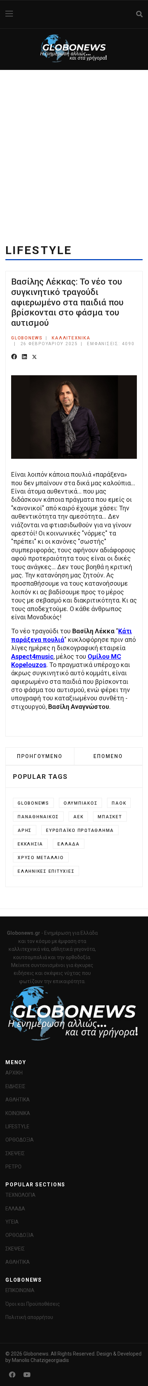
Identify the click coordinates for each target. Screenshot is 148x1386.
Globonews (33, 803)
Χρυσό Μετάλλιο (41, 857)
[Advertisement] (74, 148)
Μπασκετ (110, 816)
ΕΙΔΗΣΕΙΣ (15, 1086)
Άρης (25, 830)
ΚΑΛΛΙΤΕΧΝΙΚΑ (71, 337)
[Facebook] (14, 357)
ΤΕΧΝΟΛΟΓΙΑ (20, 1195)
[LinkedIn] (24, 357)
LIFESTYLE (17, 1126)
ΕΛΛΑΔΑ (15, 1208)
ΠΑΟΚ (119, 803)
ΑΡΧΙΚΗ (14, 1073)
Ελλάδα (68, 844)
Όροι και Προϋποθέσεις (32, 1304)
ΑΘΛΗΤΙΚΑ (17, 1099)
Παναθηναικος (38, 816)
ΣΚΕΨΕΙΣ (15, 1153)
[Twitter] (34, 357)
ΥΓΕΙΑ (12, 1222)
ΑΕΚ (78, 816)
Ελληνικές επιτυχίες (46, 871)
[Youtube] (27, 1374)
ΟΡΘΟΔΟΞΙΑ (19, 1140)
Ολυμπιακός (81, 803)
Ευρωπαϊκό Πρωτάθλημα (80, 830)
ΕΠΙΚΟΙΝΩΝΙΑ (19, 1290)
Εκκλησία (30, 844)
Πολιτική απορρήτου (29, 1317)
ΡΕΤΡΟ (13, 1167)
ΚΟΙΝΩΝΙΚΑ (17, 1113)
